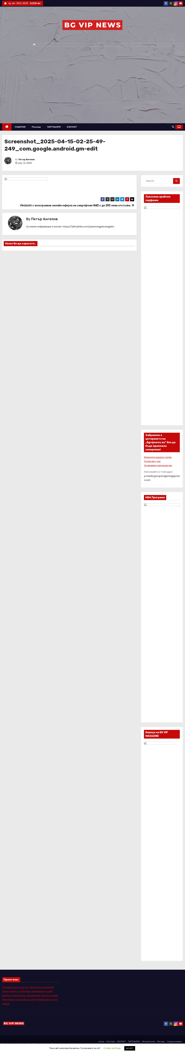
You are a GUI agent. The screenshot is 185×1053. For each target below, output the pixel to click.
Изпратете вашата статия (158, 457)
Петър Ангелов (26, 159)
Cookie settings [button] (112, 1048)
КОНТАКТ (72, 126)
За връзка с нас (152, 461)
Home (101, 1041)
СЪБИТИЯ (20, 126)
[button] (173, 126)
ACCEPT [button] (129, 1048)
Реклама (36, 126)
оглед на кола (18, 995)
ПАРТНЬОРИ (54, 126)
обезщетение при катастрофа (42, 995)
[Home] (7, 127)
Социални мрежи (174, 1041)
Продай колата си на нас (15, 987)
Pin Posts (111, 1041)
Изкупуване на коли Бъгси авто (19, 999)
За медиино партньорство (158, 465)
